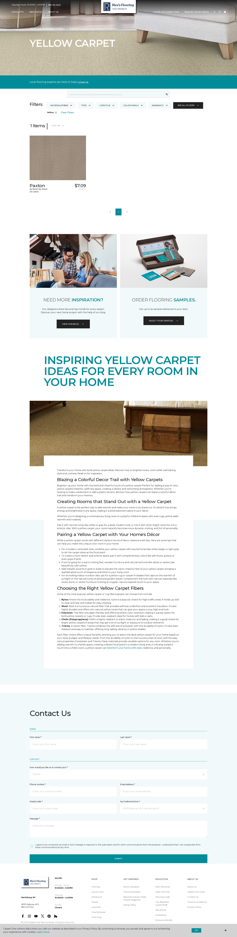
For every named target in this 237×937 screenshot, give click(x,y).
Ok (196, 930)
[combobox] (115, 94)
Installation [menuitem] (161, 915)
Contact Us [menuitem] (192, 897)
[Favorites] (219, 12)
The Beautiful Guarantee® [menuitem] (162, 903)
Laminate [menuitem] (96, 907)
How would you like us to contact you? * (49, 767)
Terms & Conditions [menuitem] (197, 902)
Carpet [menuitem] (94, 902)
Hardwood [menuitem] (96, 897)
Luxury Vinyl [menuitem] (97, 892)
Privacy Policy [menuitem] (194, 907)
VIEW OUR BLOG (70, 324)
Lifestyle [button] (104, 105)
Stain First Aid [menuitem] (162, 892)
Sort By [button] (55, 125)
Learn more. (43, 932)
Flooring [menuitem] (95, 887)
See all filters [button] (186, 105)
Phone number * (38, 784)
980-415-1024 (54, 5)
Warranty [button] (158, 105)
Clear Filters (67, 112)
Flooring (50, 28)
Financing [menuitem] (96, 917)
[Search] (167, 94)
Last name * (126, 737)
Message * (35, 819)
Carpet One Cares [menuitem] (196, 892)
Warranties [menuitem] (160, 910)
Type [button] (84, 105)
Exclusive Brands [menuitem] (163, 920)
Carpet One (35, 28)
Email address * (127, 784)
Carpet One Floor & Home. (42, 922)
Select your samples (161, 320)
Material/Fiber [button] (59, 105)
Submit (118, 858)
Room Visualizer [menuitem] (131, 887)
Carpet (61, 28)
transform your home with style (124, 648)
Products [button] (18, 12)
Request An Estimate (197, 12)
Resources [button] (35, 12)
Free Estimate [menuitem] (98, 912)
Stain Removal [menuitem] (162, 887)
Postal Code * (36, 801)
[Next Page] (127, 212)
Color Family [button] (131, 105)
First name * (35, 737)
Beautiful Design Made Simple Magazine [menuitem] (134, 898)
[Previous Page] (110, 212)
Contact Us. (83, 82)
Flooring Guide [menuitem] (162, 897)
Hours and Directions (166, 12)
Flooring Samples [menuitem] (132, 892)
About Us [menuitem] (192, 887)
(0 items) (225, 12)
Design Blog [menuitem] (129, 905)
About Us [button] (53, 12)
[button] (214, 12)
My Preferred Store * (130, 801)
